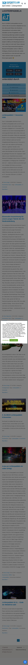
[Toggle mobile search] (22, 3)
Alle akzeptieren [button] (13, 340)
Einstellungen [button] (6, 340)
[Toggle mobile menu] (25, 3)
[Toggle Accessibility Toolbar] (25, 662)
